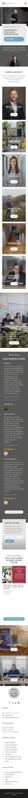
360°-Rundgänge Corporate (13, 756)
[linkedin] (15, 703)
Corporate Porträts (10, 752)
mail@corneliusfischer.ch (12, 717)
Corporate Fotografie (11, 749)
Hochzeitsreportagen (11, 745)
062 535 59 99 (9, 715)
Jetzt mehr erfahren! (14, 52)
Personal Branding (10, 747)
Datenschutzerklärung (11, 781)
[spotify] (18, 703)
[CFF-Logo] (10, 2)
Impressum (8, 784)
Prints (7, 761)
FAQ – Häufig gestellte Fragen (13, 772)
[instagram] (12, 703)
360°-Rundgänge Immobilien (13, 759)
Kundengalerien (9, 774)
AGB (6, 779)
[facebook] (9, 703)
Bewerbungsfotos (10, 742)
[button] (3, 591)
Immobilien (8, 754)
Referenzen (8, 777)
